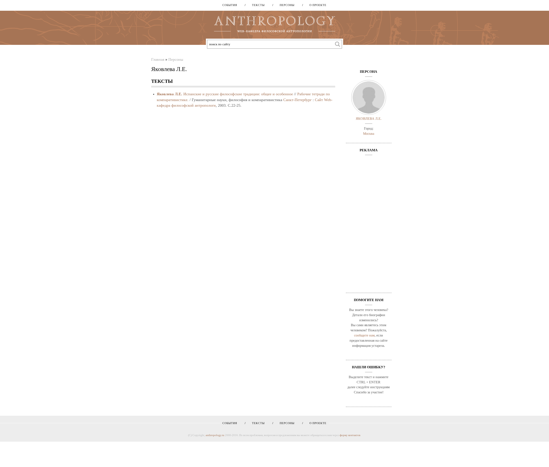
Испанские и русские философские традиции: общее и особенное (238, 94)
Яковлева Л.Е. (169, 94)
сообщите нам (364, 335)
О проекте (316, 5)
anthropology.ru (215, 435)
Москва (368, 133)
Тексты (257, 5)
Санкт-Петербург (297, 100)
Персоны (285, 5)
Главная (157, 59)
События (229, 5)
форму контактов (350, 435)
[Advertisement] (369, 221)
